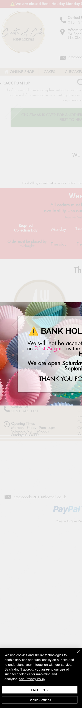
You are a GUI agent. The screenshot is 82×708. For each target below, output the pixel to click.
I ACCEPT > (39, 690)
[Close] (75, 654)
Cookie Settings (39, 700)
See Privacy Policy (32, 678)
